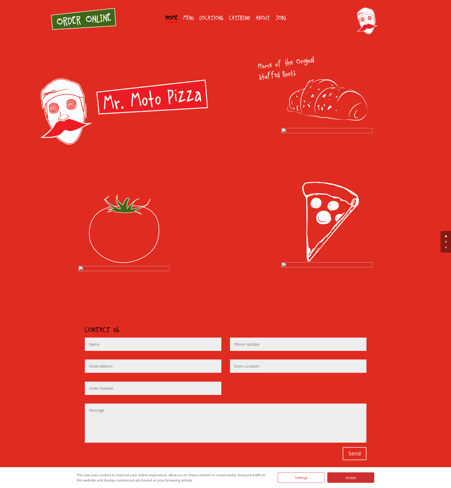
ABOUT (263, 18)
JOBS (281, 18)
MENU (188, 18)
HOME (171, 18)
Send (354, 453)
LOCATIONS (211, 18)
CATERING (239, 18)
